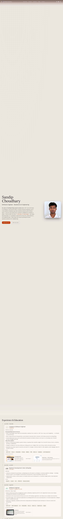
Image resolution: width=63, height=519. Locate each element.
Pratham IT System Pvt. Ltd (15, 489)
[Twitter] (60, 2)
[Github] (57, 2)
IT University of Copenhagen (22, 214)
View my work (15, 222)
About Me (25, 1)
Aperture (35, 1)
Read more (5, 222)
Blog (39, 1)
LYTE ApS (11, 469)
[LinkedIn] (58, 2)
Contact (43, 1)
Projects (30, 1)
